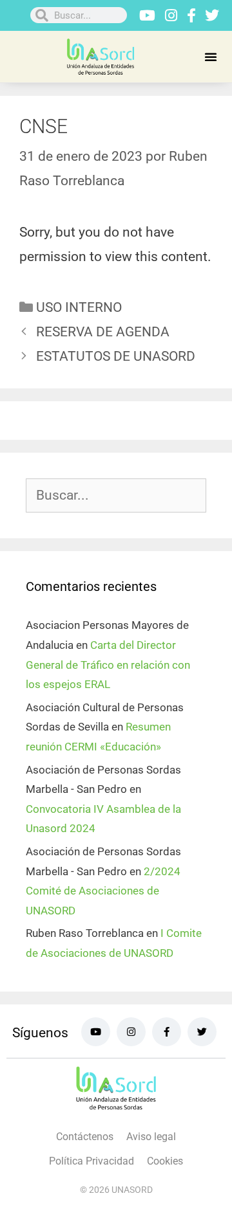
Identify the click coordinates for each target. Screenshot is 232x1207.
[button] (210, 56)
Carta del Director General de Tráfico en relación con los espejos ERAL (108, 665)
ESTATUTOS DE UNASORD (115, 356)
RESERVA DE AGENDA (102, 332)
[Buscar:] (116, 495)
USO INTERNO (79, 307)
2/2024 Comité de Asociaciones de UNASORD (103, 891)
